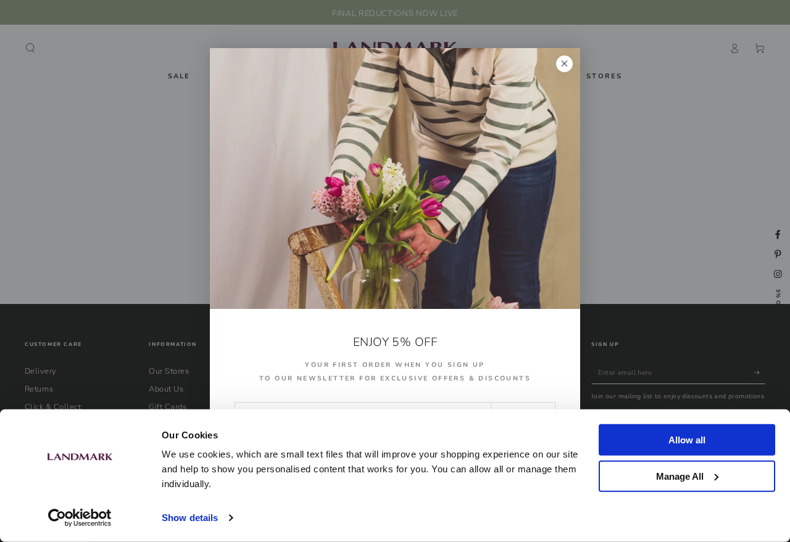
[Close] (564, 64)
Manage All (680, 475)
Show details (190, 517)
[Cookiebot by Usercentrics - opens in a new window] (80, 518)
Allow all (686, 440)
